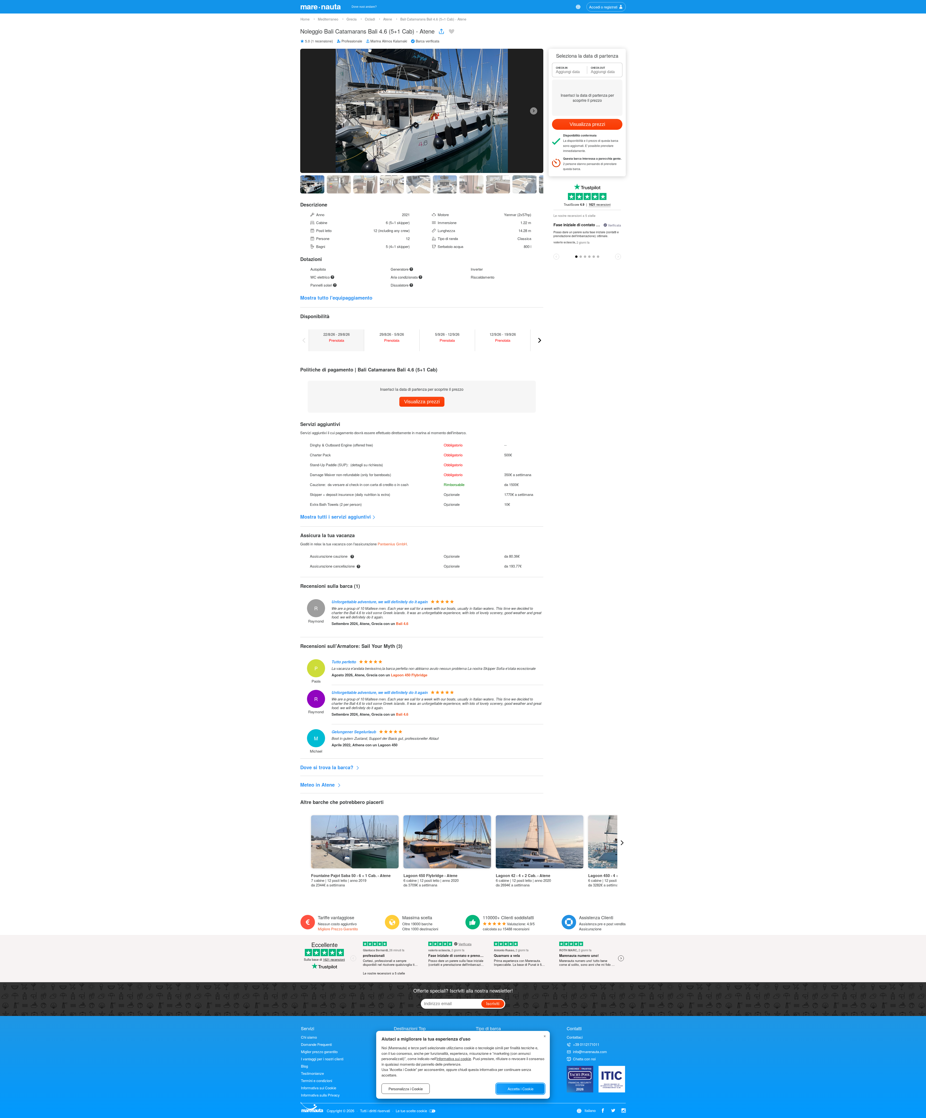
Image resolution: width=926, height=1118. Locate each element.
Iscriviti (492, 1003)
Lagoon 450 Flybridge (409, 675)
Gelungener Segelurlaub (354, 731)
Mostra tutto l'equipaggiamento (336, 297)
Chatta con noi (584, 1058)
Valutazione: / (509, 926)
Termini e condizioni (316, 1080)
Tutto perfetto (344, 662)
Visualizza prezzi (422, 401)
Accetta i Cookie (520, 1088)
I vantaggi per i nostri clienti (322, 1058)
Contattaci (575, 1037)
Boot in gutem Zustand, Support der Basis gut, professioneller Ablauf (385, 738)
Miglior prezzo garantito (319, 1051)
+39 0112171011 (586, 1044)
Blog (304, 1066)
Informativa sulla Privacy (320, 1094)
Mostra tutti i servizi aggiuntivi (335, 516)
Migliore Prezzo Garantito (338, 928)
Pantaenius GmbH (392, 543)
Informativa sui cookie (453, 1058)
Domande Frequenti (316, 1044)
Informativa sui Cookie (318, 1087)
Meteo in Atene (318, 784)
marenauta (320, 6)
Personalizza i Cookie (405, 1088)
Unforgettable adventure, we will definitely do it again (380, 601)
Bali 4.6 (402, 623)
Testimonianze (312, 1073)
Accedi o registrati (603, 6)
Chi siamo (309, 1037)
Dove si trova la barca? (327, 767)
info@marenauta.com (590, 1051)
